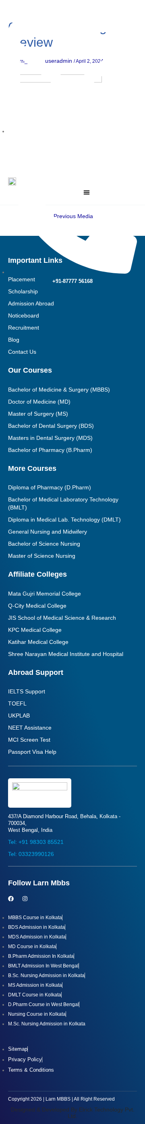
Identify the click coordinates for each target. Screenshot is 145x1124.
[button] (86, 192)
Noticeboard (23, 315)
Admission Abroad (31, 303)
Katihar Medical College (38, 642)
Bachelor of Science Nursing (44, 543)
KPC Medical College (35, 630)
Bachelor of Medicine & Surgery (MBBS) (59, 389)
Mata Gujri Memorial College (44, 593)
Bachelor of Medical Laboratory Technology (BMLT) (63, 503)
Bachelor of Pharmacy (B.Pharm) (50, 450)
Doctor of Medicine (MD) (39, 401)
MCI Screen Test (29, 739)
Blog (13, 339)
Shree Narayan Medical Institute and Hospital (65, 654)
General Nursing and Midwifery (47, 531)
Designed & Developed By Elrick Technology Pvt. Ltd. (73, 1113)
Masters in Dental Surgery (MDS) (50, 438)
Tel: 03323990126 (31, 854)
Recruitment (23, 327)
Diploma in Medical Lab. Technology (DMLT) (64, 519)
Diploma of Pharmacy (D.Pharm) (49, 487)
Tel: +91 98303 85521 (36, 842)
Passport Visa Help (32, 752)
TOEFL (17, 703)
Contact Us (22, 352)
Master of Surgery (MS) (38, 413)
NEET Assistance (30, 727)
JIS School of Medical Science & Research (62, 618)
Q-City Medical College (37, 605)
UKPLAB (19, 715)
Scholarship (23, 291)
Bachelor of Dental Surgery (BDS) (51, 426)
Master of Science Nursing (41, 556)
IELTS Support (26, 691)
